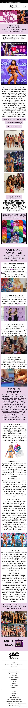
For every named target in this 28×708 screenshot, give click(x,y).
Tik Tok (14, 681)
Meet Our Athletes (14, 706)
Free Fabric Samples (14, 677)
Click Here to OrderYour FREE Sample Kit (14, 197)
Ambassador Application (14, 703)
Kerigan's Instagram (14, 126)
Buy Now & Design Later (14, 673)
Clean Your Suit (14, 685)
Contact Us (14, 667)
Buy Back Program (14, 671)
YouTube (14, 683)
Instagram (14, 679)
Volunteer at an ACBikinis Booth (14, 701)
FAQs (14, 663)
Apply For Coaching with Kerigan (14, 119)
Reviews (14, 691)
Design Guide (14, 675)
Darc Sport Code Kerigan (14, 123)
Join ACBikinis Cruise (14, 697)
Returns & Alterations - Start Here (14, 665)
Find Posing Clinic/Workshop (14, 699)
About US (14, 695)
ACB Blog (14, 693)
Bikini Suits (14, 687)
